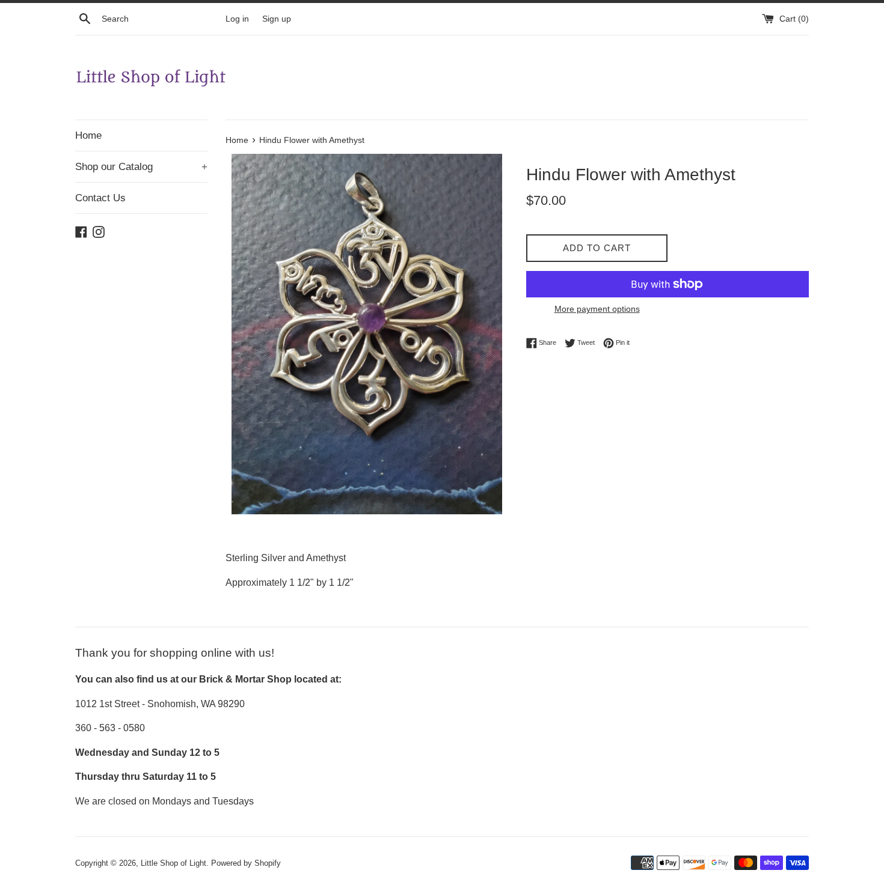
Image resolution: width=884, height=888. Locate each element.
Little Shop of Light (173, 863)
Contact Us (100, 198)
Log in (237, 18)
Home (88, 135)
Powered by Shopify (246, 863)
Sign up (276, 18)
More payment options (597, 309)
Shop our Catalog (141, 166)
